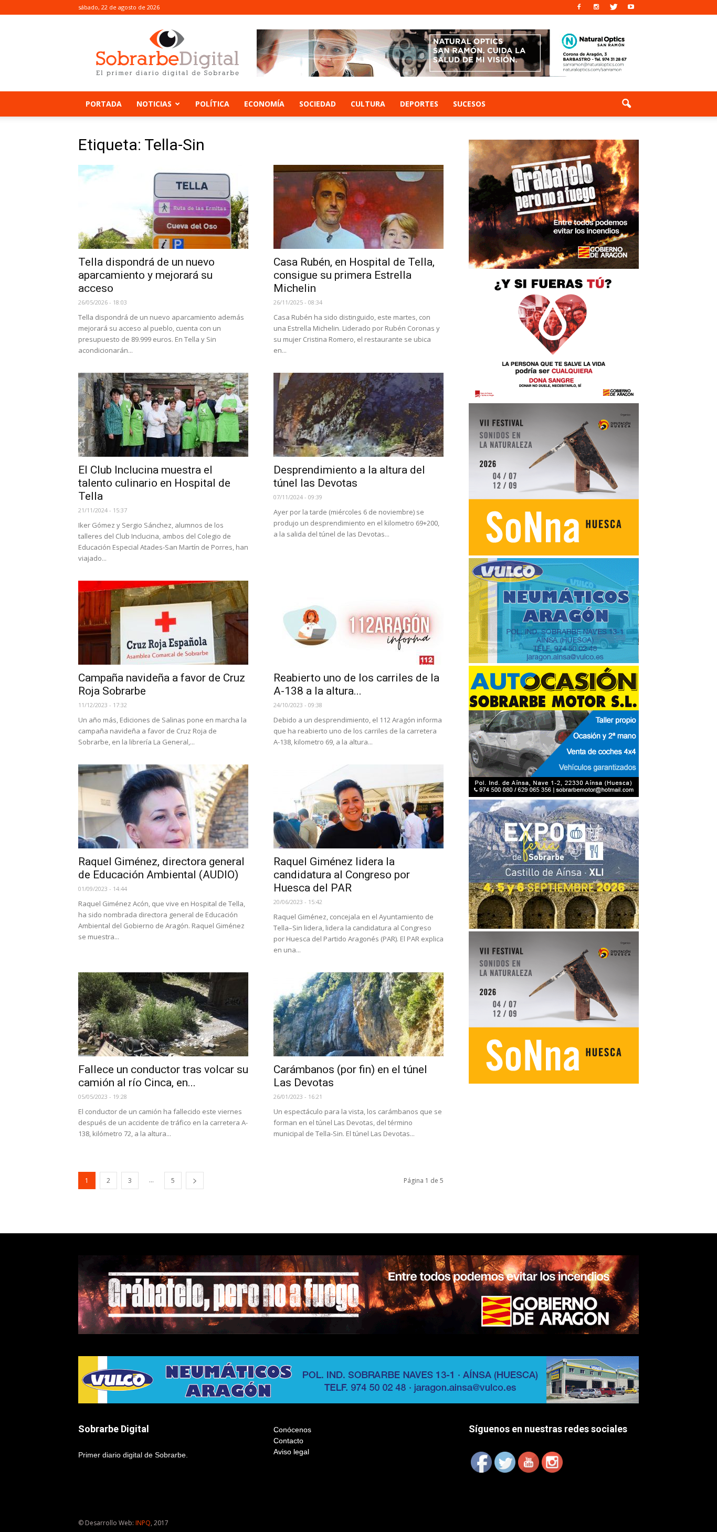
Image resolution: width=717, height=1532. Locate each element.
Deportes (419, 104)
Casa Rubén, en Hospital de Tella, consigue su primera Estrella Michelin (354, 275)
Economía (264, 104)
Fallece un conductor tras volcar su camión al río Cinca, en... (163, 1076)
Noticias (154, 104)
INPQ (143, 1522)
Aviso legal (291, 1451)
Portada (104, 104)
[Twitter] (613, 7)
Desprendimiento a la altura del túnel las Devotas (349, 476)
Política (212, 104)
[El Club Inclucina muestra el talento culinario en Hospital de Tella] (163, 415)
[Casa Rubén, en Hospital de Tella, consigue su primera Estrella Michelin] (358, 207)
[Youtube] (631, 7)
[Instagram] (596, 7)
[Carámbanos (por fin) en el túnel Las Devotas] (358, 1014)
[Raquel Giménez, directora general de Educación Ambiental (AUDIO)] (163, 806)
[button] (626, 104)
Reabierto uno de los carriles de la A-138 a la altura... (356, 684)
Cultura (368, 104)
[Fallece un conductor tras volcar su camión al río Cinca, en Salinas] (163, 1014)
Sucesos (469, 104)
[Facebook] (579, 7)
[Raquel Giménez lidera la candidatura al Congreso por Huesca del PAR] (358, 806)
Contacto (288, 1440)
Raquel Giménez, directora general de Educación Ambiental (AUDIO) (161, 868)
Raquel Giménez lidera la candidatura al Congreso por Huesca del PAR (341, 874)
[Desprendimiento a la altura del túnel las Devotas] (358, 415)
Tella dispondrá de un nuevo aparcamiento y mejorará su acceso (146, 275)
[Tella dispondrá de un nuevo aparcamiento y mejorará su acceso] (163, 207)
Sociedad (317, 104)
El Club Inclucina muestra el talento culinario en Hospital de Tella (154, 483)
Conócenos (292, 1429)
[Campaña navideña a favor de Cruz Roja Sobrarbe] (163, 623)
